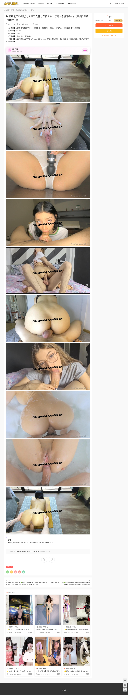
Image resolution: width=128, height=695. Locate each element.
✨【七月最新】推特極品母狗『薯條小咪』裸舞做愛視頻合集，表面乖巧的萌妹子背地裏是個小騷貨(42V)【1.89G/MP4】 (48, 671)
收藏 (110, 31)
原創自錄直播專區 (29, 4)
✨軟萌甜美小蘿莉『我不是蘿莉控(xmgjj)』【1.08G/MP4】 (76, 630)
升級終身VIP (118, 20)
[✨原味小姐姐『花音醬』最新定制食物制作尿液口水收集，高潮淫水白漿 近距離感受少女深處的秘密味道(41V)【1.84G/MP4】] (76, 651)
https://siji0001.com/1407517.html (27, 551)
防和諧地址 (71, 4)
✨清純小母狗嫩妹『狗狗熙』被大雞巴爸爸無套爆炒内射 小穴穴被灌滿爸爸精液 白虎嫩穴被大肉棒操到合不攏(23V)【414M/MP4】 (19, 671)
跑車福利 (49, 4)
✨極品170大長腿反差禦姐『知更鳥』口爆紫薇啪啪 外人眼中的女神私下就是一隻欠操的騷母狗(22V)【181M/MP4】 (19, 630)
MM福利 (64, 690)
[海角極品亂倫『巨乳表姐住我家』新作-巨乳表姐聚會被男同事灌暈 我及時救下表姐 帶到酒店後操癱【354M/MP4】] (48, 610)
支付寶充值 (60, 4)
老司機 (11, 3)
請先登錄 (110, 25)
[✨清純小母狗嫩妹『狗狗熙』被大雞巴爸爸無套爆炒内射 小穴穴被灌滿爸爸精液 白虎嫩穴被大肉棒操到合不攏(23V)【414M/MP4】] (19, 651)
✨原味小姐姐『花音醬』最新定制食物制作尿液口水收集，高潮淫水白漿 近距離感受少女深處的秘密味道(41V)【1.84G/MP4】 (76, 671)
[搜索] (111, 3)
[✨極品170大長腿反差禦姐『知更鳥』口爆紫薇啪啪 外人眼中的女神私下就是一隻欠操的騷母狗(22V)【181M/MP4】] (19, 610)
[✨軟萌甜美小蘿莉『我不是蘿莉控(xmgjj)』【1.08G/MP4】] (76, 610)
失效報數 (41, 4)
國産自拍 (9, 567)
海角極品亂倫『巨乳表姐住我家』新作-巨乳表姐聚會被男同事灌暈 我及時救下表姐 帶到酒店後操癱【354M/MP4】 (48, 630)
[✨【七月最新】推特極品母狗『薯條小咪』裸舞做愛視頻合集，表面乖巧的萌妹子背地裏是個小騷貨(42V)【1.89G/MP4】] (48, 651)
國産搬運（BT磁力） (25, 24)
